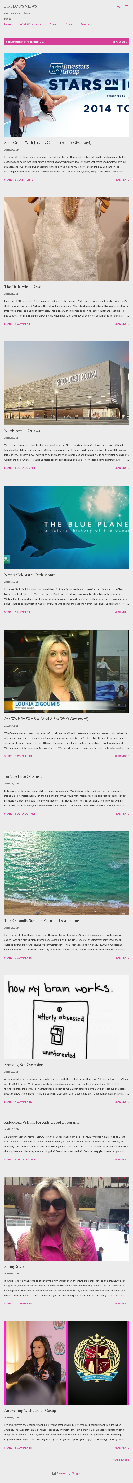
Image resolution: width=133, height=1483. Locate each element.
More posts (121, 1460)
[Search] (118, 6)
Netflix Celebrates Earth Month (30, 574)
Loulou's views (20, 6)
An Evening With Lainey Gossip (30, 1410)
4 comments (23, 1101)
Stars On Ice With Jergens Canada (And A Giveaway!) (47, 142)
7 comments (23, 755)
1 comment (22, 323)
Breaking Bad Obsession (23, 1064)
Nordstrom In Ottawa (22, 430)
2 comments (23, 1303)
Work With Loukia (30, 24)
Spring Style (14, 1266)
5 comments (23, 1447)
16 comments (24, 179)
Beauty (85, 24)
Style (69, 24)
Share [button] (8, 179)
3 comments (23, 957)
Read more (121, 179)
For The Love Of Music (23, 776)
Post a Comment (26, 467)
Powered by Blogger (68, 1473)
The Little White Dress (22, 286)
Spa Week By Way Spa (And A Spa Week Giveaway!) (46, 718)
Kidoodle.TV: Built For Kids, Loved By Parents (41, 1122)
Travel (53, 24)
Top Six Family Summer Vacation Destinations (41, 920)
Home (7, 24)
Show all (120, 41)
